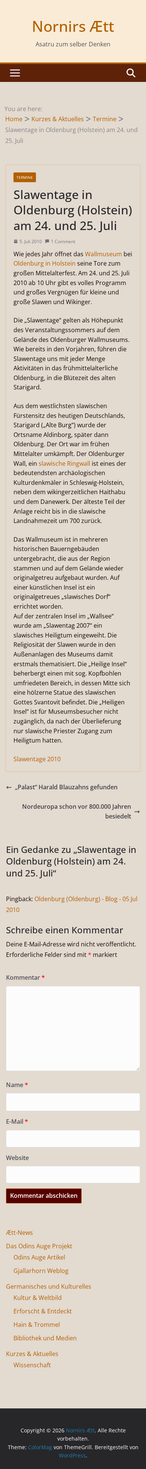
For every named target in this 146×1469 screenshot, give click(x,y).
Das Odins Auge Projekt (39, 1246)
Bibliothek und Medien (45, 1338)
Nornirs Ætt (73, 26)
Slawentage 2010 (37, 759)
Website (17, 1158)
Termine (24, 177)
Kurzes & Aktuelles (32, 1354)
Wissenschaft (32, 1365)
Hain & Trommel (36, 1324)
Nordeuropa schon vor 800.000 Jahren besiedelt (76, 811)
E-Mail (17, 1121)
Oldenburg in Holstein (44, 263)
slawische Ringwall (64, 463)
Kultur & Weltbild (37, 1298)
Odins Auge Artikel (39, 1257)
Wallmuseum (103, 254)
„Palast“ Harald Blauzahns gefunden (66, 787)
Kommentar (25, 977)
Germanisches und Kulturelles (48, 1286)
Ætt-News (19, 1232)
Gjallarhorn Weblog (41, 1271)
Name (17, 1085)
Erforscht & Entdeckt (42, 1311)
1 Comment (63, 241)
